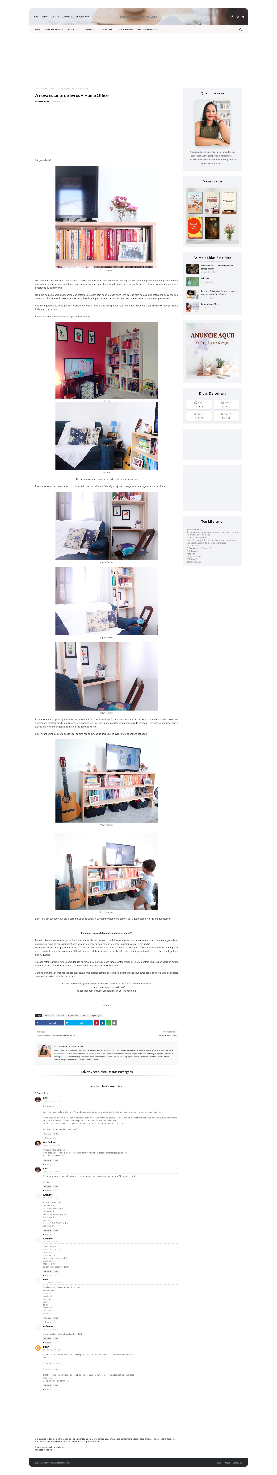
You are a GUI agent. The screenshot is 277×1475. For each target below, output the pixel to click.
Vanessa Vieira (42, 101)
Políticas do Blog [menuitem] (147, 29)
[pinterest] (242, 16)
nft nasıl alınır (49, 1263)
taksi (45, 1304)
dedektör (47, 1220)
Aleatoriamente (193, 529)
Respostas (50, 1138)
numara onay (49, 1205)
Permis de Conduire (52, 1369)
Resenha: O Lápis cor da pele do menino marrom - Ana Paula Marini (219, 293)
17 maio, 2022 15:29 (50, 1198)
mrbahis (46, 1293)
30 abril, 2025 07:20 (50, 1329)
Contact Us (237, 1463)
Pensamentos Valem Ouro (138, 17)
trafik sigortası (50, 1217)
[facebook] (232, 16)
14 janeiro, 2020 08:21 (51, 1145)
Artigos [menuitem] (89, 29)
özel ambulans (49, 1246)
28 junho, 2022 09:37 (51, 1242)
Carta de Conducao (52, 1363)
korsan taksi (48, 1290)
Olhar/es (205, 278)
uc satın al (47, 1252)
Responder (47, 1134)
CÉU (45, 1098)
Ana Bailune (49, 1142)
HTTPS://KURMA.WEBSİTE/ (55, 1223)
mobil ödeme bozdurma (53, 1208)
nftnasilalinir (49, 1211)
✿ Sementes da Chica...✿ (198, 548)
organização (53, 89)
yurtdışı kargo (49, 1261)
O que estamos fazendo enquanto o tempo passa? (217, 267)
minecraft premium (52, 1249)
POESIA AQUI (192, 551)
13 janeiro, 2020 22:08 (51, 1101)
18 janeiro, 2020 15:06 (51, 1171)
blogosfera (49, 1015)
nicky (46, 1346)
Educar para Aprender (197, 537)
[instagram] (237, 16)
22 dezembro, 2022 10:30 (52, 1283)
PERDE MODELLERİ (52, 1202)
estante (61, 1015)
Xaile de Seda (192, 545)
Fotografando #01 (209, 304)
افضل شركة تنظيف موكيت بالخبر (59, 1334)
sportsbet (47, 1296)
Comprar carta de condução (56, 1380)
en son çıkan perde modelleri (56, 1258)
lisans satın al (49, 1255)
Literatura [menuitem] (107, 29)
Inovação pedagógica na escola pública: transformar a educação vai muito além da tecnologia (211, 541)
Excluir (56, 1134)
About (227, 1463)
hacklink (47, 1299)
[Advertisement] (131, 60)
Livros (84, 1015)
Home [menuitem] (37, 29)
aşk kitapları (48, 1226)
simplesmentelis (194, 556)
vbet (45, 1279)
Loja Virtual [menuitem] (126, 29)
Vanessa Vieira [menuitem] (53, 29)
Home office (73, 1015)
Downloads (67, 17)
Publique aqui (82, 17)
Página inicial (40, 89)
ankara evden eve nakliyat (55, 1214)
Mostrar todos (194, 561)
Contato (55, 17)
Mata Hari (191, 553)
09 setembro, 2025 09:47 (52, 1350)
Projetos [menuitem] (73, 29)
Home (36, 17)
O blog (45, 17)
